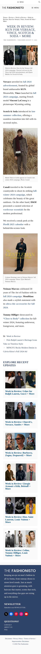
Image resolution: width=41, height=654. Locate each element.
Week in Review (20, 17)
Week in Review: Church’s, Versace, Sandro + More (18, 423)
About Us (8, 627)
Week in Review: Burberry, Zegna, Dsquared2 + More (19, 454)
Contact (8, 625)
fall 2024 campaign (12, 296)
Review (11, 17)
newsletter (19, 607)
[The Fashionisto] (13, 7)
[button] (39, 2)
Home (5, 17)
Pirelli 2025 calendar (13, 224)
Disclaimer (9, 638)
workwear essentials (13, 209)
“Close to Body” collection (16, 318)
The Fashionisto (10, 40)
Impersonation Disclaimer (20, 641)
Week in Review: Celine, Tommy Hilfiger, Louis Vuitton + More (17, 553)
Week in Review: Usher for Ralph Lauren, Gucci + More (19, 392)
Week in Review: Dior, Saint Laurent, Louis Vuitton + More (19, 519)
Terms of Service (29, 638)
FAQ (5, 629)
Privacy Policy (18, 638)
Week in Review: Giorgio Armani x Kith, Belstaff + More (18, 486)
